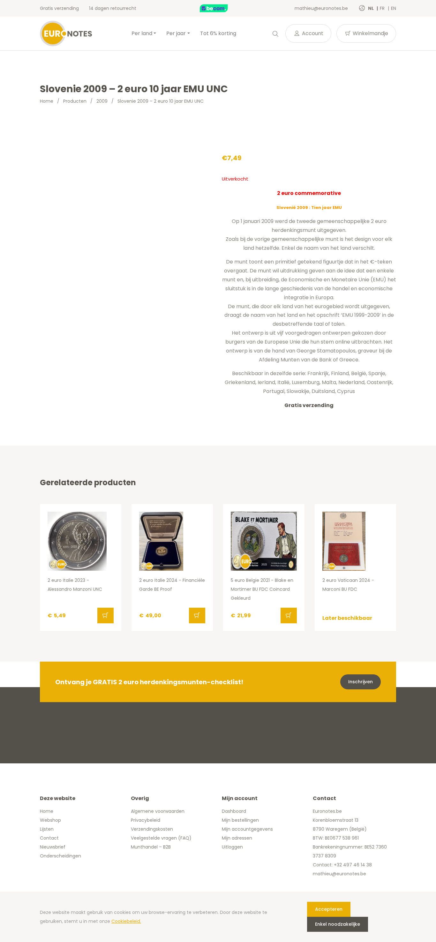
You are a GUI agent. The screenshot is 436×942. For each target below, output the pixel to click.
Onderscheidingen (60, 856)
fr (383, 8)
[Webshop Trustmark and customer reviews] (220, 8)
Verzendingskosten (152, 829)
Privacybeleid (145, 820)
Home (46, 101)
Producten (74, 101)
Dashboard (234, 811)
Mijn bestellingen (240, 820)
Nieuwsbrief (52, 847)
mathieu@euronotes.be (321, 8)
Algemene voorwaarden (157, 811)
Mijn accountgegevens (247, 829)
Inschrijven (360, 682)
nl (371, 8)
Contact (49, 838)
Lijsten (47, 829)
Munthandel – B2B (151, 847)
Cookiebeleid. (126, 921)
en (393, 8)
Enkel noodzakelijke (337, 924)
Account (312, 33)
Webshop (50, 820)
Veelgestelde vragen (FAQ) (161, 838)
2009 (102, 101)
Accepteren (328, 909)
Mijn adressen (237, 838)
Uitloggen (232, 847)
